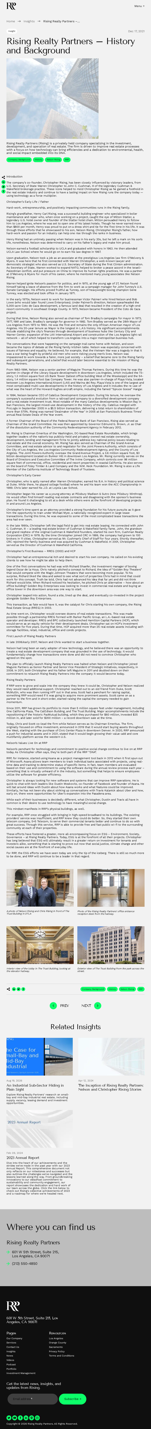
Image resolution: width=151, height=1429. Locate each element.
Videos (10, 1360)
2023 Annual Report (22, 1158)
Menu (138, 6)
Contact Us (12, 1347)
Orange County (57, 1342)
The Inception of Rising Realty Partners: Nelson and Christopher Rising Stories (111, 1087)
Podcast (11, 1364)
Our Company (14, 1338)
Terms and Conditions (61, 1355)
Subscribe (71, 1399)
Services (11, 1342)
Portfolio (11, 1369)
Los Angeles (56, 1338)
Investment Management (20, 1373)
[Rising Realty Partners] (11, 6)
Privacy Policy (57, 1351)
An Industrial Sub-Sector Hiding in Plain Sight (35, 1087)
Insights (10, 1351)
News (9, 1355)
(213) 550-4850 (24, 1263)
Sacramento (56, 1347)
